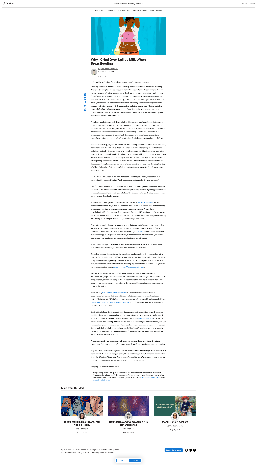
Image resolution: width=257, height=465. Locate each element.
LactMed (139, 231)
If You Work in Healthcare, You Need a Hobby (82, 423)
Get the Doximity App (173, 450)
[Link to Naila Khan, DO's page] (128, 416)
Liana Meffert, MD (82, 429)
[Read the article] (82, 406)
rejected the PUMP (145, 318)
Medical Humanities (140, 10)
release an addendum (146, 203)
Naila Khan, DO (128, 429)
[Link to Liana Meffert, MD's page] (82, 416)
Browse (244, 4)
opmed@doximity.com (101, 380)
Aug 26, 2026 (121, 432)
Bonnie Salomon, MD (175, 426)
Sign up (135, 460)
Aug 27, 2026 (74, 432)
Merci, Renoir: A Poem (175, 422)
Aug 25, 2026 (167, 429)
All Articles (99, 10)
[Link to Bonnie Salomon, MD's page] (175, 416)
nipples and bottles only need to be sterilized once (110, 302)
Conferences (110, 10)
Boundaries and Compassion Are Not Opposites (128, 423)
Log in (122, 460)
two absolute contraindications (114, 293)
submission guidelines (149, 377)
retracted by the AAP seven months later (128, 267)
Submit (252, 4)
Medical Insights (156, 10)
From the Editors (124, 10)
